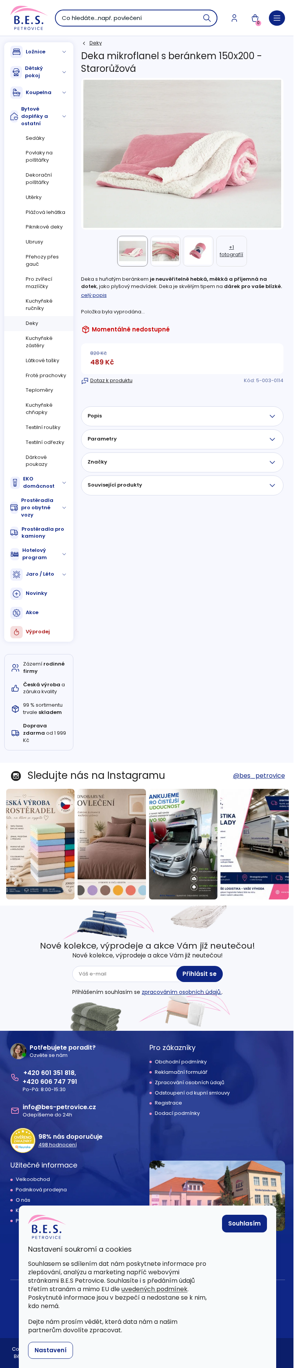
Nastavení (50, 1350)
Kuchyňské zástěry (39, 342)
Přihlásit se (199, 974)
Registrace (168, 1103)
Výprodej (38, 631)
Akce (32, 612)
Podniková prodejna (41, 1189)
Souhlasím (244, 1223)
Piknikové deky (44, 226)
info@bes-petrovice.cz (59, 1107)
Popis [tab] (95, 415)
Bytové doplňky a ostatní (34, 116)
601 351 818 (58, 1072)
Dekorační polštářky (39, 178)
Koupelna (38, 92)
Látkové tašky (42, 360)
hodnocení (57, 1144)
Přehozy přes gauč (42, 260)
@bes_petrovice (259, 775)
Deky (32, 323)
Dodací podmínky (177, 1113)
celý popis (94, 295)
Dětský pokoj (34, 72)
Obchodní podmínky (181, 1061)
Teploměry (39, 390)
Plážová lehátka (45, 212)
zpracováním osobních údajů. (182, 992)
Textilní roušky (43, 427)
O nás (23, 1200)
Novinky (36, 593)
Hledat (207, 18)
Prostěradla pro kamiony (43, 532)
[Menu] (277, 18)
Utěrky (33, 197)
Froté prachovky (46, 375)
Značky (97, 461)
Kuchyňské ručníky (39, 304)
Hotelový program (34, 554)
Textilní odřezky (45, 442)
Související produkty (115, 485)
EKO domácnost (39, 482)
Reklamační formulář (181, 1072)
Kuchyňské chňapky (39, 408)
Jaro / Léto (40, 574)
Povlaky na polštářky (39, 156)
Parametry (102, 438)
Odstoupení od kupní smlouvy (192, 1093)
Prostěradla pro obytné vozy (37, 507)
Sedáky (35, 138)
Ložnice (35, 51)
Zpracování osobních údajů (189, 1082)
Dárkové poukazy (36, 461)
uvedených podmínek (154, 1289)
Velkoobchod (33, 1179)
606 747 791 (58, 1081)
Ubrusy (34, 241)
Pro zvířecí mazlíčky (39, 282)
